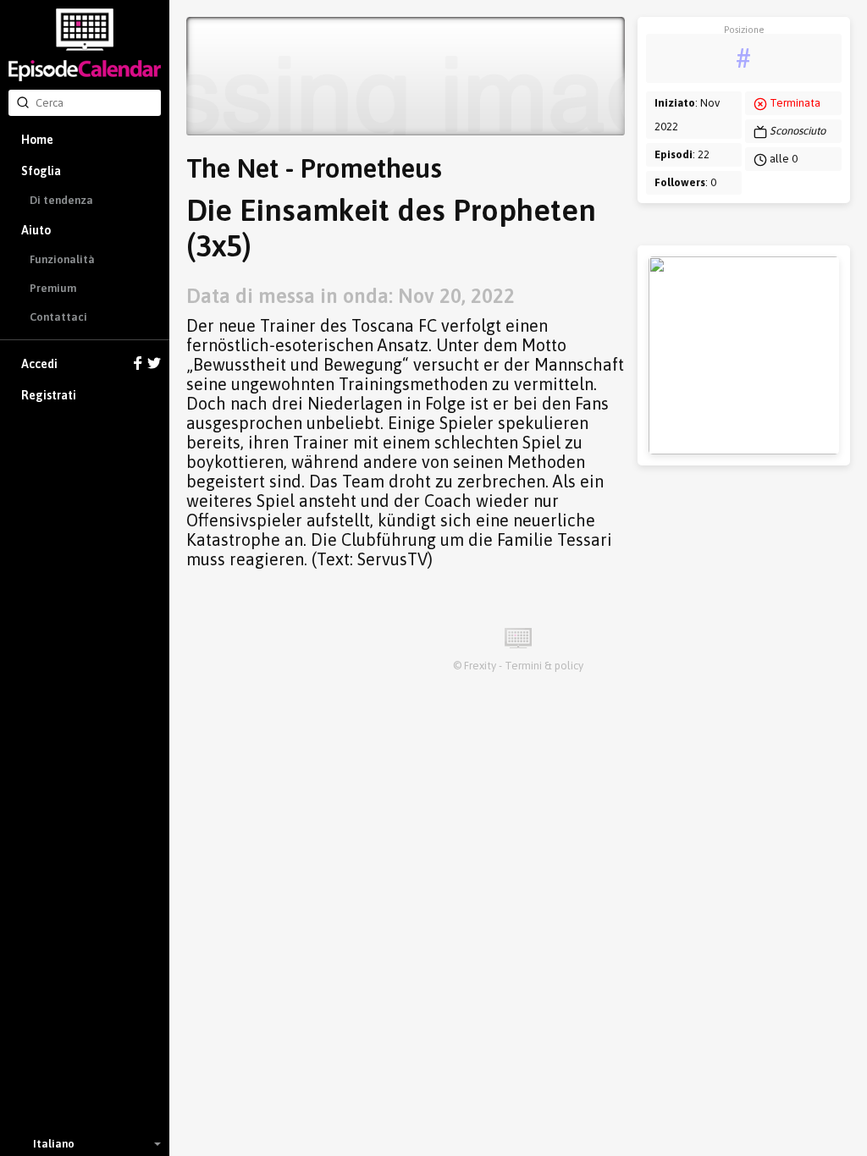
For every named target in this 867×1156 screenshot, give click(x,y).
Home (37, 139)
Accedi (39, 364)
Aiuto (36, 230)
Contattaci (58, 317)
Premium (53, 288)
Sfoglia (41, 171)
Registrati (48, 395)
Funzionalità (62, 259)
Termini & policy (544, 665)
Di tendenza (61, 200)
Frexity (480, 665)
